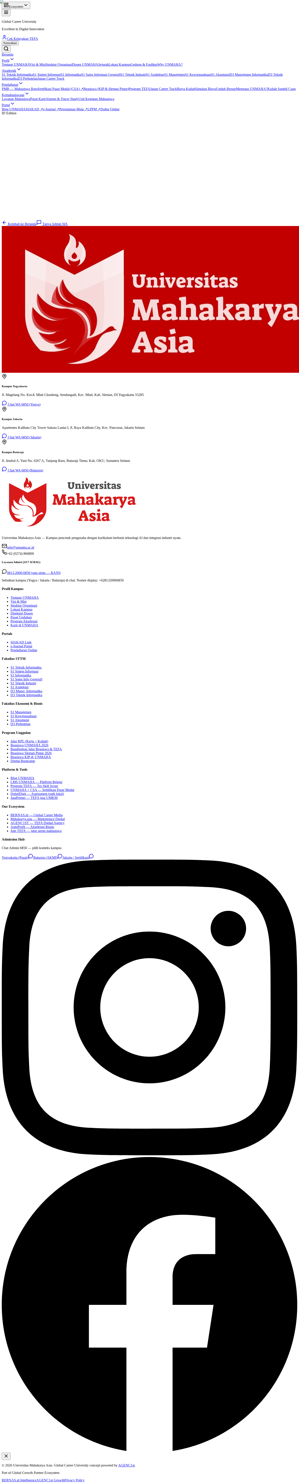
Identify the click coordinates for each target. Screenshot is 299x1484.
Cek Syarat (14, 218)
